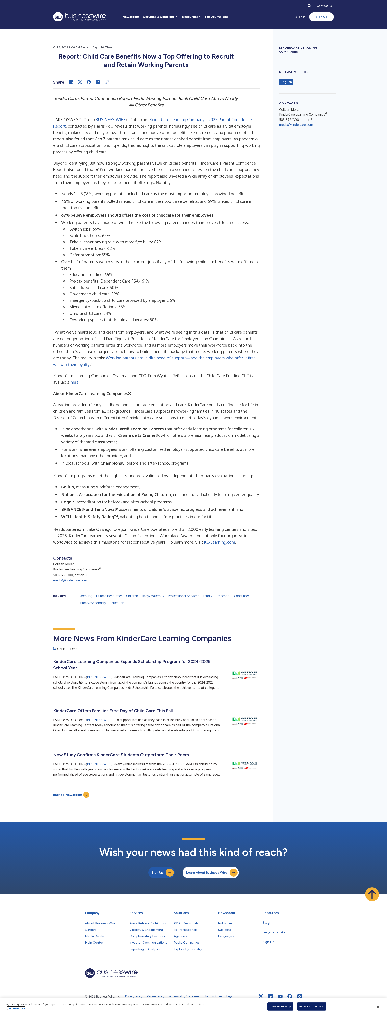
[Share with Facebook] (89, 82)
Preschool (223, 596)
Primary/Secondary (92, 603)
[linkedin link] (270, 996)
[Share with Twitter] (80, 82)
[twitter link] (260, 996)
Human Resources (109, 596)
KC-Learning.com (219, 542)
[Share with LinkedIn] (71, 82)
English (286, 82)
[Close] (378, 1007)
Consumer (241, 596)
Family (207, 596)
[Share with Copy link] (106, 82)
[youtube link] (280, 996)
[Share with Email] (98, 82)
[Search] (309, 6)
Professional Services (183, 596)
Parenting (85, 596)
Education (117, 603)
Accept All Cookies (311, 1006)
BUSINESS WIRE (110, 119)
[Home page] (79, 16)
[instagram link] (299, 996)
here (75, 382)
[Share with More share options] (115, 82)
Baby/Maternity (153, 596)
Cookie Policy (16, 1008)
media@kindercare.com (70, 580)
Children (132, 596)
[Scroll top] (372, 894)
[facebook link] (289, 996)
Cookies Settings (280, 1006)
